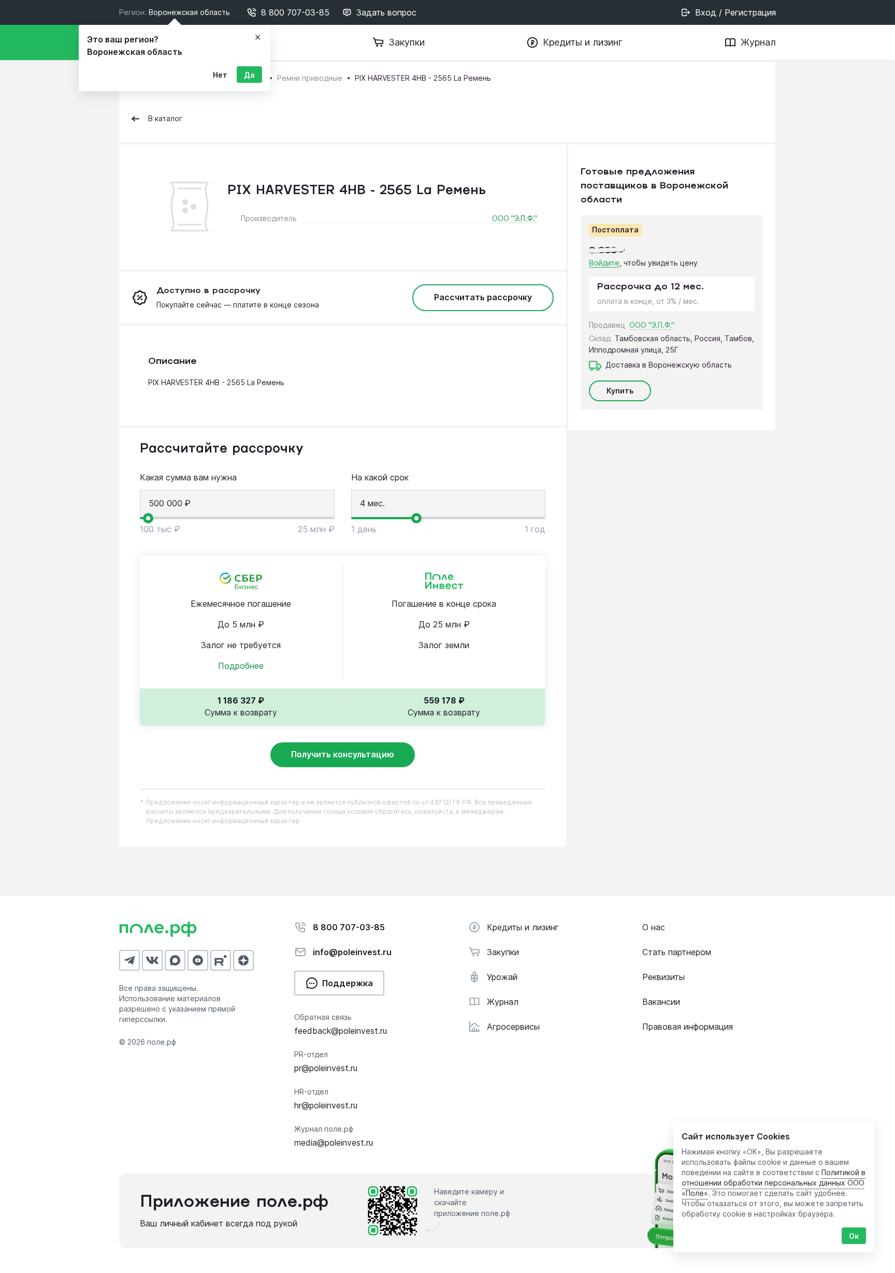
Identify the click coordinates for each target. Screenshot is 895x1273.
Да (249, 74)
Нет (220, 74)
